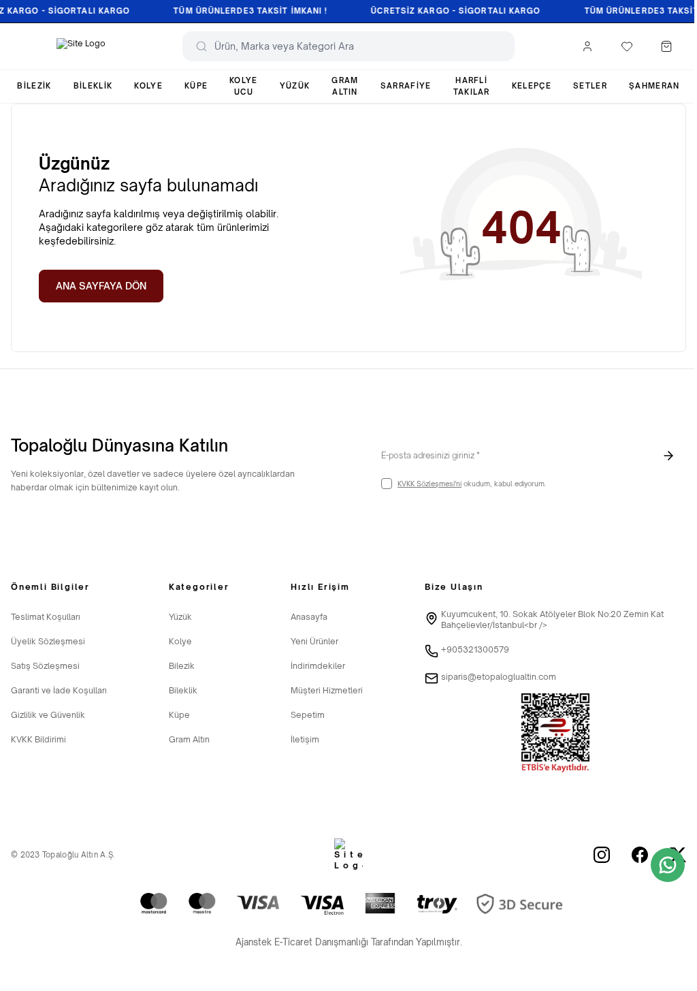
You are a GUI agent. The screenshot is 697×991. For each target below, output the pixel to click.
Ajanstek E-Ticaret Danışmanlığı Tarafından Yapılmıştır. (349, 942)
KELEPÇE (531, 86)
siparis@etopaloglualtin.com (498, 677)
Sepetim (308, 715)
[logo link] (81, 46)
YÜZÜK (295, 86)
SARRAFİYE (406, 86)
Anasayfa (309, 617)
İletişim (305, 739)
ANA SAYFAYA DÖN (101, 286)
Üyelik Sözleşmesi (48, 641)
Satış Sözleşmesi (45, 666)
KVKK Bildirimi (38, 739)
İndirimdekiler (318, 666)
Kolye (180, 641)
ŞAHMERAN (654, 86)
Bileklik (183, 690)
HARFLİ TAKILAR (471, 86)
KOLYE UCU (243, 86)
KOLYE (148, 86)
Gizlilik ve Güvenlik (48, 715)
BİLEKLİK (93, 86)
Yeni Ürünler (314, 641)
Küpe (179, 715)
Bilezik (182, 666)
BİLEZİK (34, 86)
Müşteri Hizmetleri (327, 690)
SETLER (590, 86)
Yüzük (180, 617)
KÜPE (196, 86)
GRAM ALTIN (344, 86)
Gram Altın (189, 739)
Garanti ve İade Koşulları (59, 690)
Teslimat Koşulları (45, 617)
